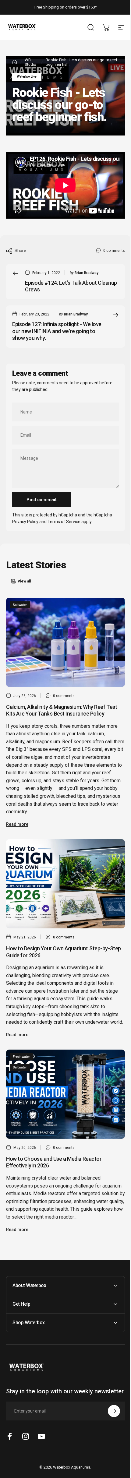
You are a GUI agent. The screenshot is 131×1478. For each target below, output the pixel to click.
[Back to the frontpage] (14, 62)
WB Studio (30, 62)
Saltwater (20, 605)
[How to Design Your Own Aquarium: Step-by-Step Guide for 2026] (65, 883)
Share (20, 250)
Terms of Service (64, 521)
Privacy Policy (25, 521)
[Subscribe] (109, 1420)
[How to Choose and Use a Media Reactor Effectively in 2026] (65, 1094)
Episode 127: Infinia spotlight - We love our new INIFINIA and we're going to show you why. (56, 331)
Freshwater (21, 1057)
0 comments (114, 250)
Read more (17, 824)
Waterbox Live (27, 76)
